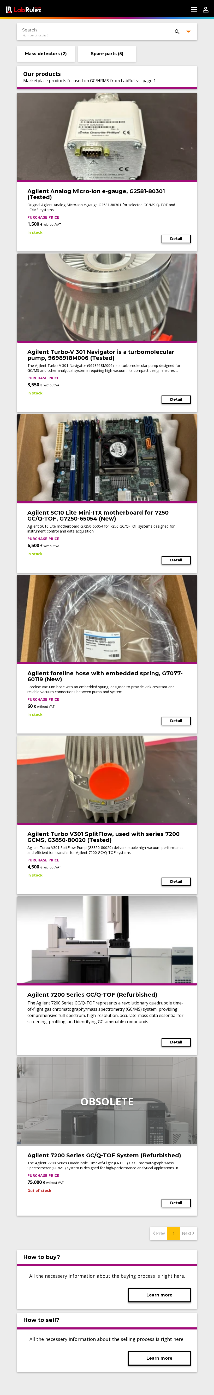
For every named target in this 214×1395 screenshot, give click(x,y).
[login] (205, 9)
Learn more (159, 1295)
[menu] (194, 9)
